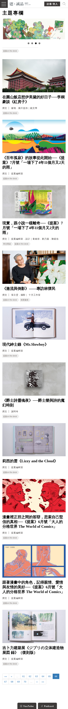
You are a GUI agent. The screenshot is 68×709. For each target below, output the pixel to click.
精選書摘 (24, 300)
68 (12, 681)
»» (43, 681)
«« (5, 676)
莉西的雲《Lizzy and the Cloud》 (30, 461)
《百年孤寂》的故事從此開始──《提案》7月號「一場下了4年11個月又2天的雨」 (33, 162)
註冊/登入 (52, 4)
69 (18, 681)
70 (25, 681)
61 (23, 676)
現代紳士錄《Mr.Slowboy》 (25, 344)
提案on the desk (10, 51)
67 (5, 681)
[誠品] (20, 3)
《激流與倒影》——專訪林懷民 (29, 289)
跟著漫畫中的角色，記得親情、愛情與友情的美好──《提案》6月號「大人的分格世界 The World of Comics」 (33, 587)
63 (36, 676)
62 (30, 676)
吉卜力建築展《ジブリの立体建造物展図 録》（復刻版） (33, 650)
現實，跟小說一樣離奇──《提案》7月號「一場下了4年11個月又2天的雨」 (32, 228)
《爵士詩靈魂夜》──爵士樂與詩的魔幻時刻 (33, 402)
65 (49, 676)
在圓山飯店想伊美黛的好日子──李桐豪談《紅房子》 (33, 99)
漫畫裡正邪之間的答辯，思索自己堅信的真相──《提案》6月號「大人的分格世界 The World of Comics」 (32, 522)
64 (43, 676)
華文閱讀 (7, 244)
